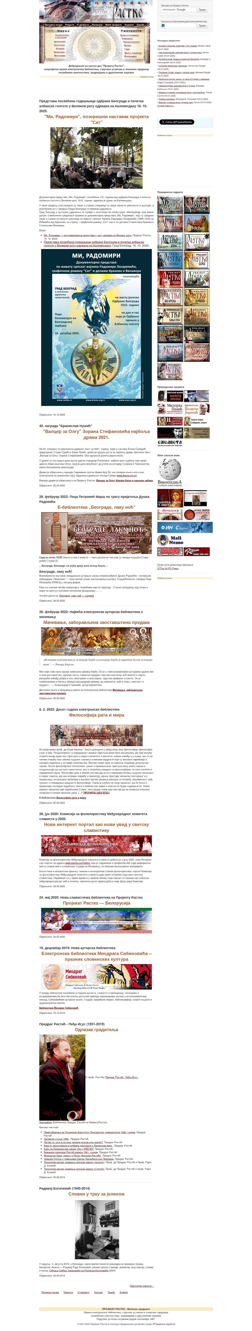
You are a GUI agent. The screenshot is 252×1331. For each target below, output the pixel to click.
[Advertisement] (96, 85)
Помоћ (111, 1292)
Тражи (202, 9)
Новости (68, 1292)
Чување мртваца (167, 98)
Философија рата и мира (71, 797)
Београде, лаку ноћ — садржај (76, 595)
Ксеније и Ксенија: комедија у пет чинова (178, 45)
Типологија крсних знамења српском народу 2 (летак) (74, 1169)
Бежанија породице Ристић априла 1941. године (71, 1152)
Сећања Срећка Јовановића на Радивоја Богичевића (78, 1270)
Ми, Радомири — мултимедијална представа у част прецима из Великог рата (87, 235)
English (124, 1292)
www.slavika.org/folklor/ (77, 863)
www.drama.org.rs (126, 475)
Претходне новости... (142, 1286)
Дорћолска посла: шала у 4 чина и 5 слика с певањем (184, 78)
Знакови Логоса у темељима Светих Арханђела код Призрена (78, 1159)
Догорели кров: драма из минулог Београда (179, 58)
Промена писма (50, 1292)
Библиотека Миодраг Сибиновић (58, 1008)
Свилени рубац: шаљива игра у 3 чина (177, 85)
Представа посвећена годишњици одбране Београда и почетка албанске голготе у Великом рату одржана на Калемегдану (94, 244)
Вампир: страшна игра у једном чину (176, 102)
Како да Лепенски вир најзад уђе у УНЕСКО (68, 1149)
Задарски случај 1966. (56, 1139)
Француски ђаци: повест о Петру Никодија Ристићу (72, 1155)
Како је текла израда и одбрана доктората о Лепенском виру (78, 1145)
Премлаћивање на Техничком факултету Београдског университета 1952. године (89, 1132)
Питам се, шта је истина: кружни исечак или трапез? (73, 1142)
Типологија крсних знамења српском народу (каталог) (74, 1162)
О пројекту (83, 1292)
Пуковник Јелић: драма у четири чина (176, 72)
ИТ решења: (164, 1323)
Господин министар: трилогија (173, 65)
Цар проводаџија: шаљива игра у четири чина (180, 52)
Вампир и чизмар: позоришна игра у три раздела (181, 92)
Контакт (98, 1292)
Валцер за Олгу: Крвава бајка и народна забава (124, 480)
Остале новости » (165, 105)
